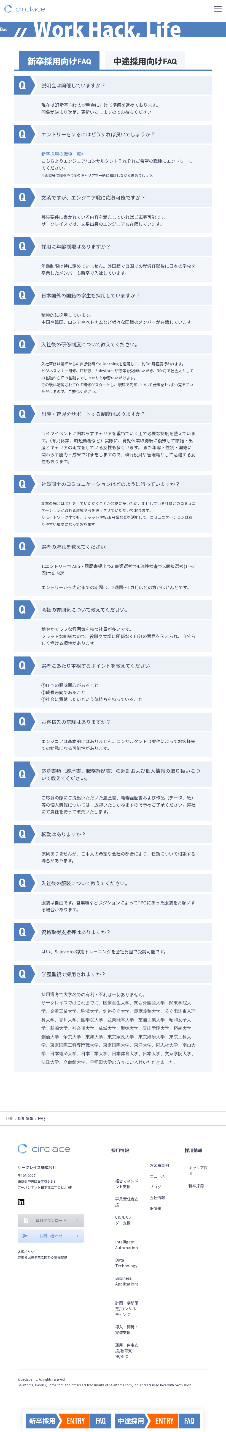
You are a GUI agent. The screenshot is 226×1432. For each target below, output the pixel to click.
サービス (120, 1293)
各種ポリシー (27, 1251)
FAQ (101, 1421)
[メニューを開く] (218, 9)
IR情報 (155, 1208)
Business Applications (127, 1281)
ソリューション (124, 1168)
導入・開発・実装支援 (126, 1329)
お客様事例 (159, 1165)
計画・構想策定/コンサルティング (126, 1308)
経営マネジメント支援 (126, 1183)
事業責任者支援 (126, 1201)
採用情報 (25, 1118)
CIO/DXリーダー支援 (125, 1220)
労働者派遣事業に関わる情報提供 (42, 1257)
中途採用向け (145, 61)
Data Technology (126, 1262)
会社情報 (157, 1197)
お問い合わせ (51, 1235)
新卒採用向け (59, 61)
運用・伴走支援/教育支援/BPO (126, 1350)
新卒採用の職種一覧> (62, 153)
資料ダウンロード (51, 1220)
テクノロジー (124, 1232)
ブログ (155, 1187)
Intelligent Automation (126, 1244)
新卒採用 (196, 1185)
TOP (10, 1118)
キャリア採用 (198, 1170)
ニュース (157, 1176)
